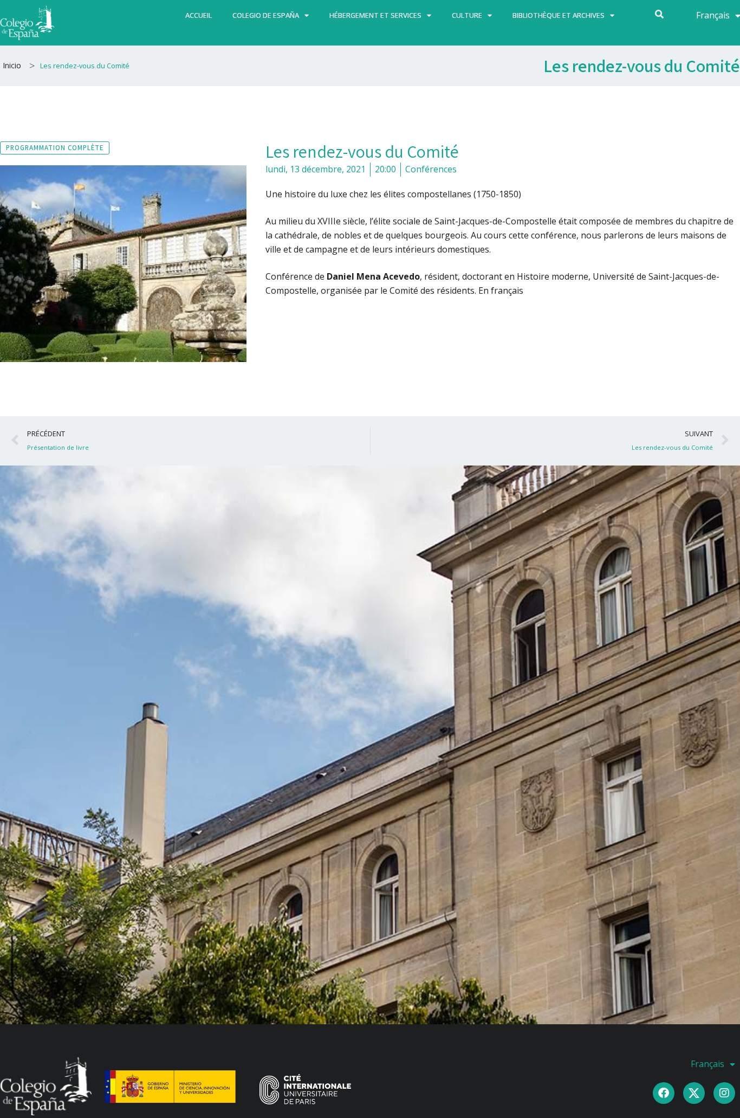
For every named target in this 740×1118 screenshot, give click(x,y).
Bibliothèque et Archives (558, 15)
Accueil (198, 15)
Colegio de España (265, 15)
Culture (467, 15)
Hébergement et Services (375, 15)
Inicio (12, 65)
